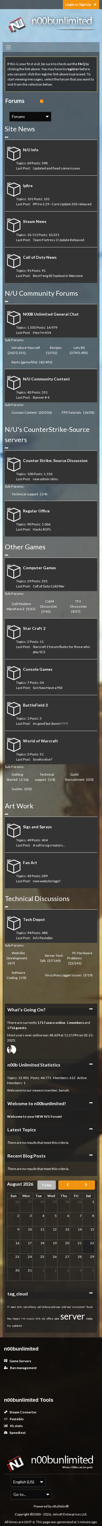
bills (19, 1306)
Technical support (25, 494)
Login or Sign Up (78, 4)
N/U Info (31, 149)
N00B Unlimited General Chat (51, 314)
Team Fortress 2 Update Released (58, 240)
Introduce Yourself (26, 347)
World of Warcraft (40, 740)
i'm (23, 1318)
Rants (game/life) (24, 362)
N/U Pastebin (43, 938)
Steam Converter (23, 1412)
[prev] (67, 1185)
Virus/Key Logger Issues (63, 975)
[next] (85, 1185)
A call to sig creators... (49, 845)
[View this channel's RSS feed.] (41, 100)
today (89, 1318)
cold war (66, 1306)
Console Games (37, 669)
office (49, 1318)
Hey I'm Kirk (42, 332)
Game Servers (20, 1361)
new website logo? (46, 881)
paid (56, 1318)
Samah (64, 1090)
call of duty (30, 1306)
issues (30, 1318)
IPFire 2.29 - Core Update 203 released (62, 204)
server (72, 1316)
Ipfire (28, 185)
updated (17, 1325)
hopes (16, 1318)
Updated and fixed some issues (56, 168)
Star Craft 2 (34, 628)
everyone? (78, 1306)
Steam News (34, 221)
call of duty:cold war (48, 1306)
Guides (17, 789)
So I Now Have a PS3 (48, 688)
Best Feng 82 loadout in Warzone (58, 276)
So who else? (42, 759)
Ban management (23, 1368)
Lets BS (79, 347)
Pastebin (16, 1419)
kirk (38, 1318)
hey (9, 1318)
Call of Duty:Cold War (49, 586)
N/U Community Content (46, 378)
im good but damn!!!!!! (50, 723)
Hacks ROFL (42, 529)
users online (55, 1022)
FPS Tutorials (71, 412)
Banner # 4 (41, 397)
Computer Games (39, 567)
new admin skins (45, 479)
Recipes (56, 347)
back (13, 1306)
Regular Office (36, 510)
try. (9, 1325)
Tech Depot (34, 919)
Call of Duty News (40, 257)
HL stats (16, 1426)
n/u (43, 1318)
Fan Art (30, 862)
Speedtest (17, 1432)
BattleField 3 (35, 705)
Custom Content (24, 412)
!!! (8, 1306)
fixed (89, 1306)
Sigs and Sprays (37, 826)
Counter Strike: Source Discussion (55, 460)
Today (47, 1185)
